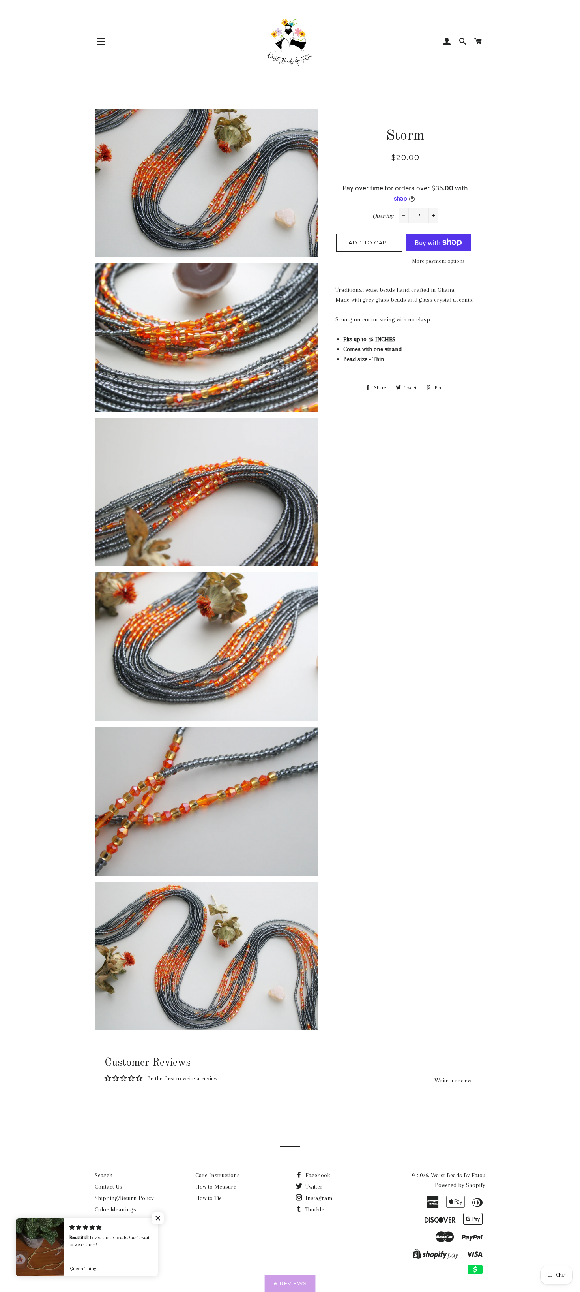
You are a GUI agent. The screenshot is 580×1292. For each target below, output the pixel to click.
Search (103, 1175)
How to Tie (208, 1198)
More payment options (438, 261)
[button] (158, 1218)
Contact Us (108, 1186)
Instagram (318, 1198)
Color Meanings (115, 1209)
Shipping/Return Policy (124, 1198)
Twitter (313, 1186)
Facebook (317, 1175)
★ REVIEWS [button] (290, 1283)
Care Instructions (217, 1175)
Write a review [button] (452, 1080)
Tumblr (313, 1209)
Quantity (382, 216)
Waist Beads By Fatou (458, 1175)
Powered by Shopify (460, 1185)
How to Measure (215, 1186)
